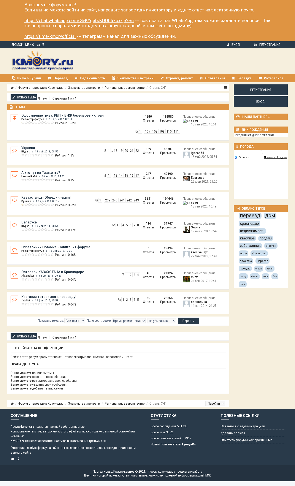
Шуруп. (25, 151)
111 (176, 131)
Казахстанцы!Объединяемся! (46, 197)
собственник (250, 246)
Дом (275, 276)
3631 (148, 198)
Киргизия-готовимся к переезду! (48, 297)
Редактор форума (32, 119)
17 (137, 175)
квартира (247, 238)
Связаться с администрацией (243, 426)
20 (126, 150)
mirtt (194, 277)
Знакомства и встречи (84, 87)
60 (148, 298)
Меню (29, 44)
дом (270, 215)
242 (129, 200)
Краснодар (259, 253)
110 (169, 131)
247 (148, 174)
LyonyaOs (189, 444)
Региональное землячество (125, 87)
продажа (246, 261)
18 (115, 150)
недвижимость (252, 231)
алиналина (199, 302)
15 (126, 175)
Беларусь (29, 222)
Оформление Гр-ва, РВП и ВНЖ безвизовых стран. (63, 115)
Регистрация (269, 44)
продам (266, 238)
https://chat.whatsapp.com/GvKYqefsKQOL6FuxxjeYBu (79, 20)
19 (121, 150)
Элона (195, 227)
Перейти (214, 403)
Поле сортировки (99, 320)
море (243, 253)
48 (148, 273)
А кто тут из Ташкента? (40, 173)
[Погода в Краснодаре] (260, 152)
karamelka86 (29, 176)
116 (148, 223)
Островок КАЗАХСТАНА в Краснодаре (52, 272)
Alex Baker (27, 275)
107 (147, 131)
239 (107, 200)
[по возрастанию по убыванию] (162, 320)
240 (114, 200)
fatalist (25, 300)
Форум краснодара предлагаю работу (175, 471)
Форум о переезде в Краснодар (40, 87)
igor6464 (197, 153)
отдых (258, 269)
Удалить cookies (233, 433)
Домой (17, 44)
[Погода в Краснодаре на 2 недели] (275, 157)
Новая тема (26, 97)
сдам (242, 284)
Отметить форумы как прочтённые (246, 440)
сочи (265, 276)
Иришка (26, 201)
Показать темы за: (51, 320)
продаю (245, 268)
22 (137, 150)
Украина (28, 148)
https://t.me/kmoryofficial (50, 36)
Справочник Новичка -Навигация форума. (56, 247)
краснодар (249, 223)
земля (270, 269)
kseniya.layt (199, 252)
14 (121, 175)
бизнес (254, 276)
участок (271, 245)
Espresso (198, 177)
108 (154, 131)
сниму (243, 276)
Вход (236, 44)
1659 (148, 116)
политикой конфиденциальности (112, 448)
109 (162, 131)
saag (194, 120)
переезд (250, 215)
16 (131, 175)
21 (131, 150)
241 (122, 200)
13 (115, 175)
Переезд (262, 261)
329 (148, 149)
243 (136, 200)
